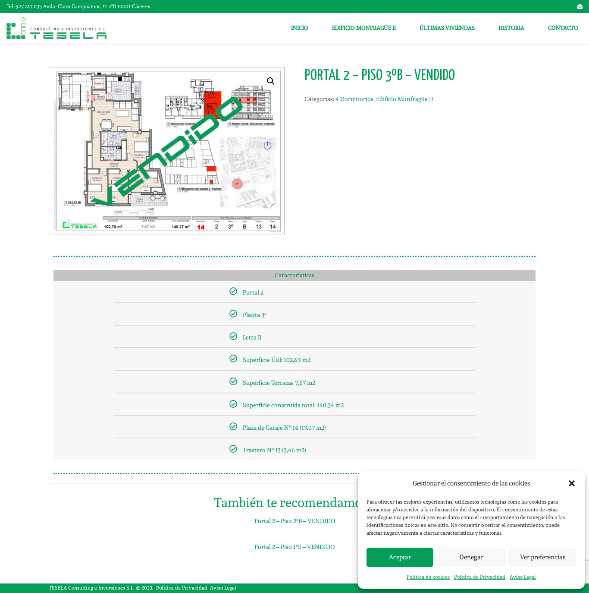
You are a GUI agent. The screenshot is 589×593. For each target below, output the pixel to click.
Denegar (471, 557)
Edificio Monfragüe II (404, 98)
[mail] (580, 6)
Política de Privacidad (479, 577)
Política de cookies (428, 577)
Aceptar (400, 557)
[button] (571, 483)
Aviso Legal (523, 577)
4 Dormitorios (354, 98)
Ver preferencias (542, 557)
